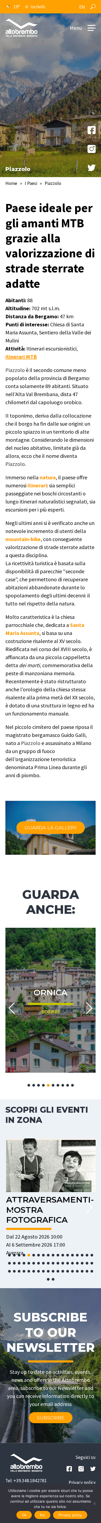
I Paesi (31, 183)
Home (11, 183)
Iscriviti (38, 7)
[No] (94, 1503)
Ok (24, 1515)
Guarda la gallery (51, 827)
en (82, 7)
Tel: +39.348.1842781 (26, 1481)
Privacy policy (82, 1482)
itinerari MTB (21, 356)
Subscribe (50, 1417)
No (42, 1515)
